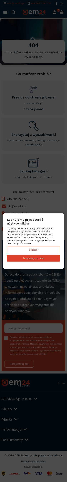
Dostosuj (33, 250)
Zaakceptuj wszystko (33, 258)
